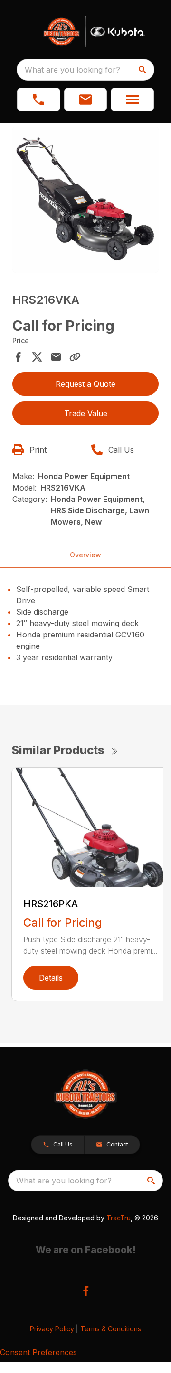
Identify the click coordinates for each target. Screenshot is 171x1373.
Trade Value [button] (85, 413)
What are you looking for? (72, 69)
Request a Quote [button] (85, 384)
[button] (38, 99)
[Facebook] (86, 1290)
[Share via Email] (56, 357)
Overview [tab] (85, 555)
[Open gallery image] (85, 200)
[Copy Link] (75, 357)
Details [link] (51, 977)
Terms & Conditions (110, 1329)
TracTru (118, 1218)
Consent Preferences (38, 1352)
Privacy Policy (52, 1329)
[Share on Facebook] (18, 357)
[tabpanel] (85, 201)
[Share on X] (37, 357)
